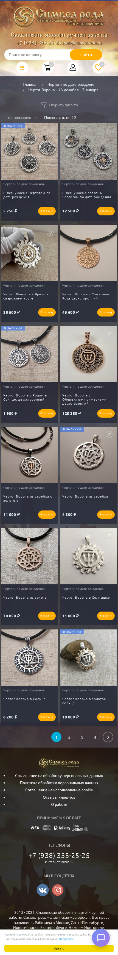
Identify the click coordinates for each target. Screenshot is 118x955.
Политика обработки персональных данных (59, 783)
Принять (59, 948)
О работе (59, 804)
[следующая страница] (108, 737)
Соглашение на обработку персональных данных (59, 775)
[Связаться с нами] (101, 938)
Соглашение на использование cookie (59, 790)
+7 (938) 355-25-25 (39, 43)
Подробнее (66, 938)
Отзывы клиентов (59, 797)
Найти (86, 54)
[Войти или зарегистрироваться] (73, 69)
